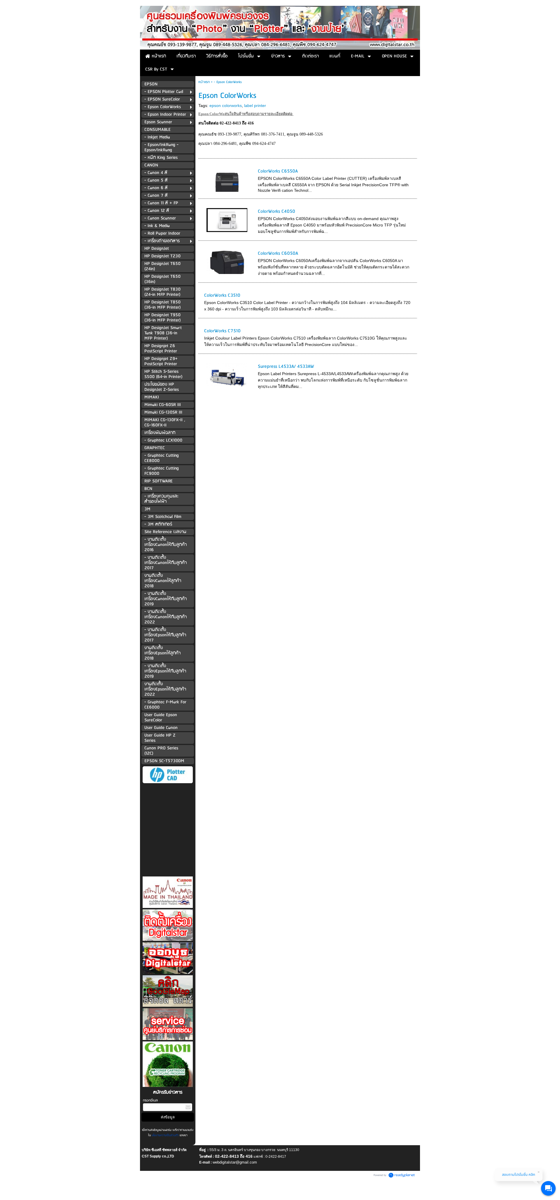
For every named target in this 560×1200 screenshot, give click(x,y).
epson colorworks (225, 105)
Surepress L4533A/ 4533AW (286, 366)
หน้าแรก (204, 82)
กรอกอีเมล (150, 1100)
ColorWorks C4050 (276, 211)
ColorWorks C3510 (222, 295)
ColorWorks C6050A (278, 253)
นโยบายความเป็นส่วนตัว (165, 1135)
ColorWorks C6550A (278, 171)
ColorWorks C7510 (222, 331)
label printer (255, 105)
